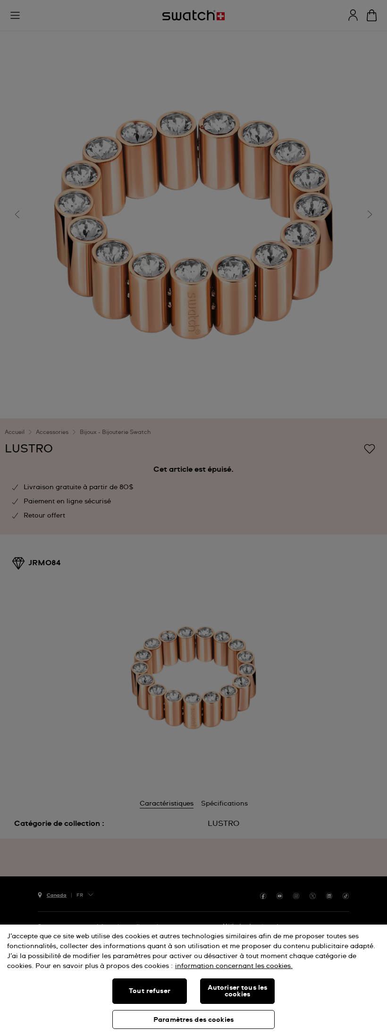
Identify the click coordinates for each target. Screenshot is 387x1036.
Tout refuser (149, 991)
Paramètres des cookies (193, 1020)
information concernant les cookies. (234, 966)
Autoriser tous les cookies (238, 991)
